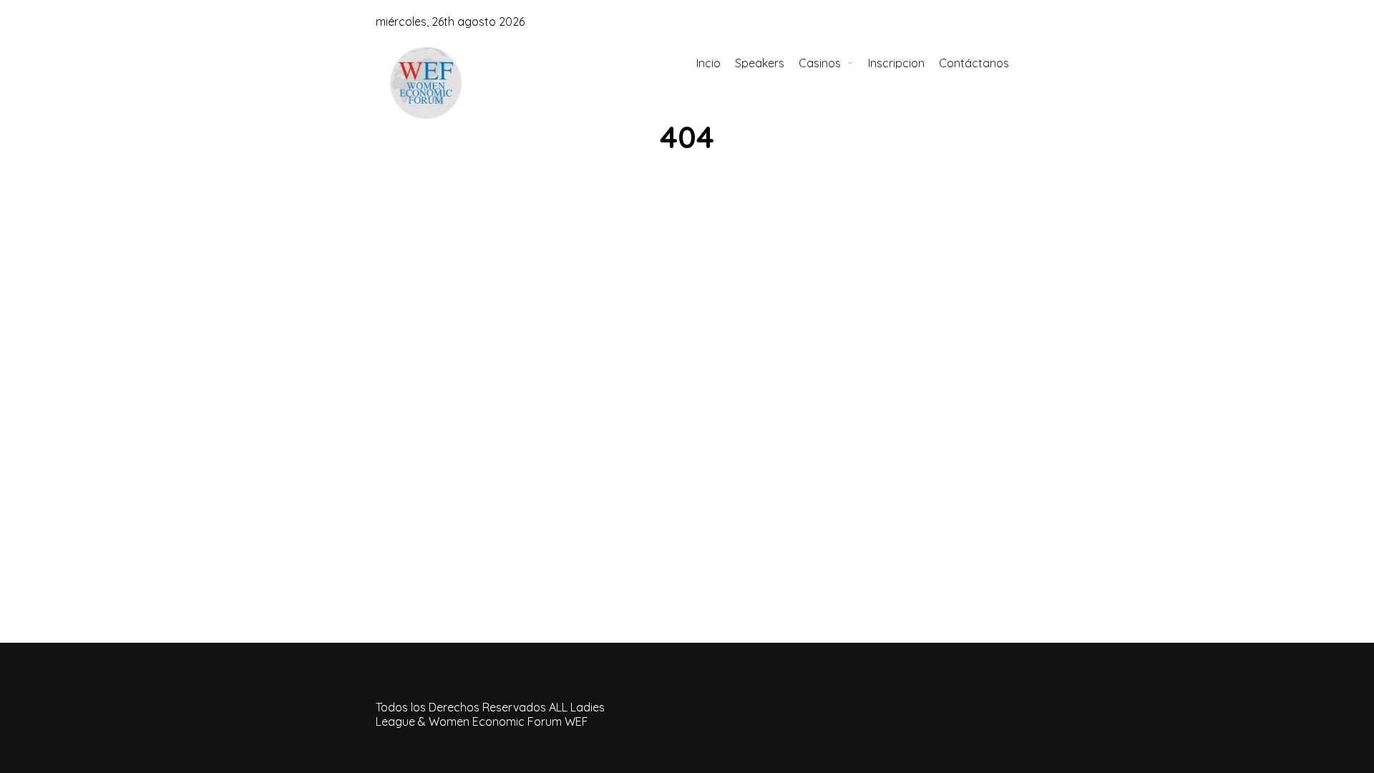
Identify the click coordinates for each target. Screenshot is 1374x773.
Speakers (759, 63)
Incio (708, 63)
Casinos (820, 63)
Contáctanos (974, 63)
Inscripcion (896, 63)
